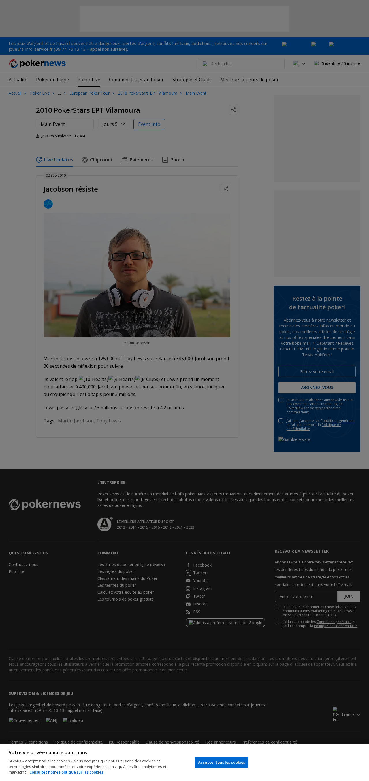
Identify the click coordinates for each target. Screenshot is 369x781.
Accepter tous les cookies (221, 762)
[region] (184, 762)
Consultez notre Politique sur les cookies (66, 772)
